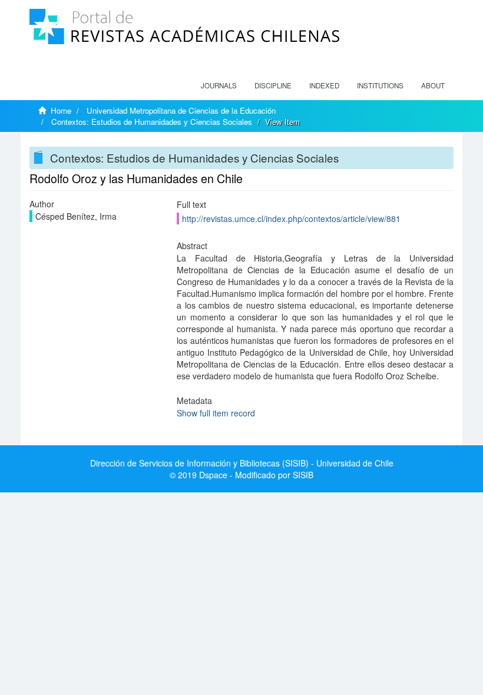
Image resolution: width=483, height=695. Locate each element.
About (433, 85)
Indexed (324, 85)
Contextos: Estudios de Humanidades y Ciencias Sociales (151, 121)
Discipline (273, 85)
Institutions (380, 85)
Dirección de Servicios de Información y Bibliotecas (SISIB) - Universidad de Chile (241, 463)
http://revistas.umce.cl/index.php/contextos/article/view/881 (291, 218)
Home (61, 110)
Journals (219, 85)
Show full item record (216, 413)
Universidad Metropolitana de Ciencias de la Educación (181, 110)
